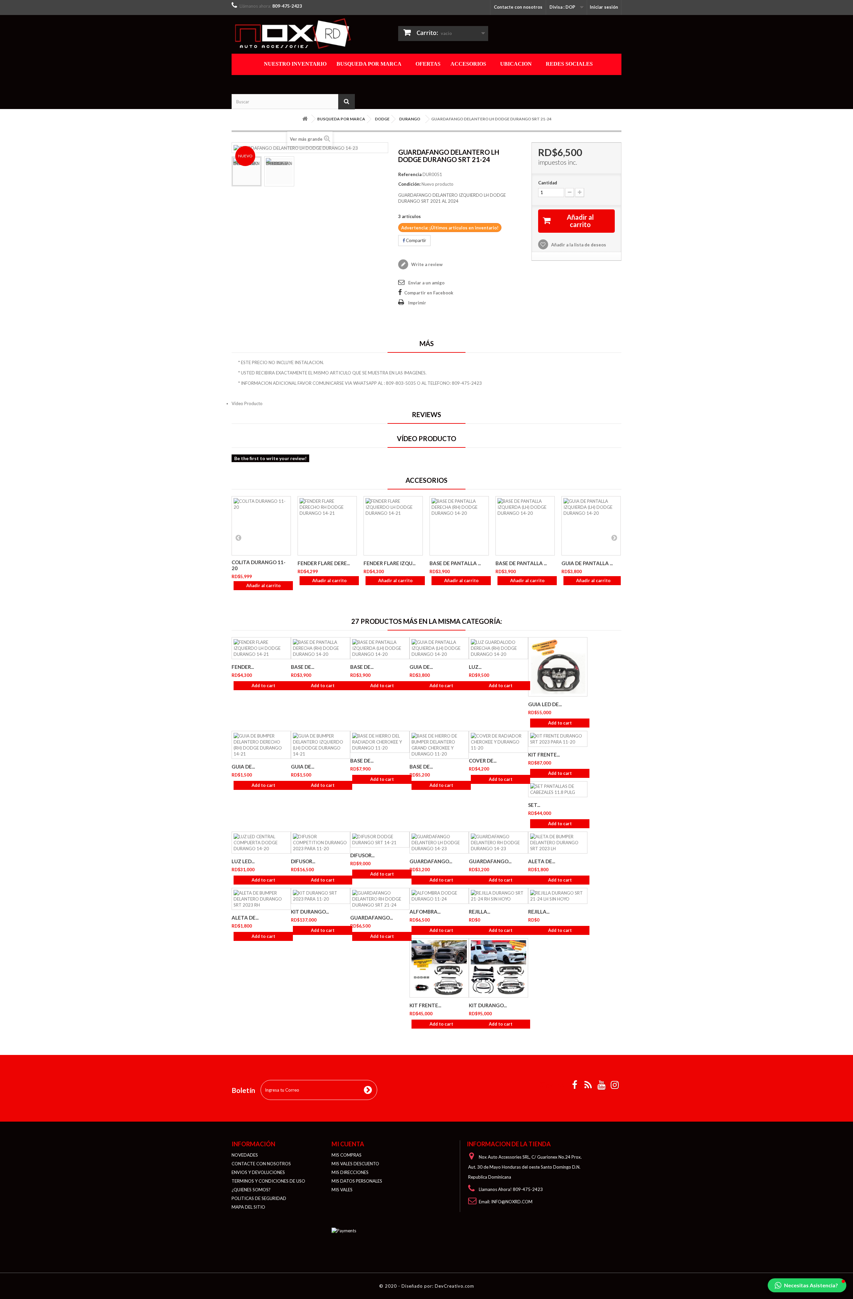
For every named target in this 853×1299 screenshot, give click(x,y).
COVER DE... (482, 761)
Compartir (415, 240)
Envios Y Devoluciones (258, 1172)
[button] (807, 1285)
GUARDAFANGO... (431, 861)
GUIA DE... (421, 667)
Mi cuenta (348, 1144)
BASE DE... (302, 667)
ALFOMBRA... (425, 912)
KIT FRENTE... (544, 755)
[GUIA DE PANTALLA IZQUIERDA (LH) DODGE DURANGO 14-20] (591, 525)
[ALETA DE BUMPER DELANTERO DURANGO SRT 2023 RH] (261, 899)
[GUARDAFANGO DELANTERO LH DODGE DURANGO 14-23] (246, 171)
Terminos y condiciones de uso (268, 1181)
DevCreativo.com (454, 1286)
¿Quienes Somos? (251, 1189)
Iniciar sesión (604, 7)
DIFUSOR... (303, 861)
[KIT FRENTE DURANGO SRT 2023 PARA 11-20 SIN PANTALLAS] (439, 968)
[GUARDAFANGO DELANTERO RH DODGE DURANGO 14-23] (498, 843)
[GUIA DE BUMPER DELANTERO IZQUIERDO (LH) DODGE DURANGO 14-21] (320, 745)
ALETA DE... (541, 861)
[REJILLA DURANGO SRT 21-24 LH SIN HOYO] (557, 896)
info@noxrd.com (511, 1201)
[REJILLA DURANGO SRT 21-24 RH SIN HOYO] (498, 896)
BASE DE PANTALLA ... (455, 563)
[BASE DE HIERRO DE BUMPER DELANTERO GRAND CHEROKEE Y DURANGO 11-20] (439, 745)
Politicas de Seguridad (259, 1198)
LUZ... (475, 667)
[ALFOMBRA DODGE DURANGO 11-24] (439, 896)
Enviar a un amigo (426, 282)
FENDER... (243, 667)
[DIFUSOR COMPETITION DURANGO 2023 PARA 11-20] (320, 843)
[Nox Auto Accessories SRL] (293, 33)
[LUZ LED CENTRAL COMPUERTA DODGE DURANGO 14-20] (261, 843)
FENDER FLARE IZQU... (390, 563)
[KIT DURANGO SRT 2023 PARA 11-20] (320, 896)
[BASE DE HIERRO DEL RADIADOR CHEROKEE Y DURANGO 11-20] (380, 742)
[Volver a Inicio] (305, 119)
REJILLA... (479, 912)
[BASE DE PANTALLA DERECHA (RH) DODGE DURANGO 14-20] (459, 525)
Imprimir (417, 302)
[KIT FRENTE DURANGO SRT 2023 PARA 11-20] (557, 739)
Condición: (409, 184)
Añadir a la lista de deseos (578, 244)
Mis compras (347, 1155)
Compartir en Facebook (428, 292)
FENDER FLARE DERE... (324, 563)
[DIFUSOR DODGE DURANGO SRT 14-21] (380, 840)
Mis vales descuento (355, 1163)
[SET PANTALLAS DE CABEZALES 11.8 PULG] (557, 789)
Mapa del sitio (248, 1207)
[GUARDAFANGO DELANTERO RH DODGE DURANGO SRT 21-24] (380, 899)
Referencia (410, 174)
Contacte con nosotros (518, 7)
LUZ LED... (243, 861)
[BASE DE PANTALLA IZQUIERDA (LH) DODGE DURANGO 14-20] (525, 525)
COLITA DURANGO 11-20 (259, 565)
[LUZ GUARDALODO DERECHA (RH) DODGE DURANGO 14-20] (498, 648)
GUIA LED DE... (545, 704)
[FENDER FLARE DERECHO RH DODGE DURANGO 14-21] (327, 525)
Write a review (426, 264)
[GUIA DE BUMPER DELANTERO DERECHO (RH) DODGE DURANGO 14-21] (261, 745)
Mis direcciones (350, 1172)
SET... (534, 805)
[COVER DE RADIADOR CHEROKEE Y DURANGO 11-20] (498, 742)
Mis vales (342, 1189)
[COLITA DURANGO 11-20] (261, 525)
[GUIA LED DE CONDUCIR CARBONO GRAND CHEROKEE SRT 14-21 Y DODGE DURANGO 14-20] (557, 667)
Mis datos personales (357, 1181)
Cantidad (547, 182)
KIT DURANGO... (310, 912)
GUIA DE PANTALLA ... (587, 563)
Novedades (245, 1155)
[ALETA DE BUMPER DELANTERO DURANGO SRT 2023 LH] (557, 843)
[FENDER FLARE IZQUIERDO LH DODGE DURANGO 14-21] (393, 525)
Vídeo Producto (247, 403)
